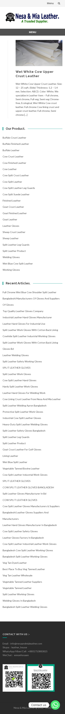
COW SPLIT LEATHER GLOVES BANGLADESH (28, 487)
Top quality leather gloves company (23, 311)
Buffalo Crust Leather (14, 137)
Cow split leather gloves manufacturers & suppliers (31, 506)
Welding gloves (11, 257)
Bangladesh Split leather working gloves (25, 556)
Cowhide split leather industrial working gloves (29, 336)
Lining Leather (10, 455)
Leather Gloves (11, 225)
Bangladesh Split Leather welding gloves (25, 606)
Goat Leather (10, 219)
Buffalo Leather (11, 150)
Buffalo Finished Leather (16, 143)
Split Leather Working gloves (18, 594)
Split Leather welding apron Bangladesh (24, 405)
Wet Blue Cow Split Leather (18, 263)
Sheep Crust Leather (14, 232)
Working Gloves (11, 269)
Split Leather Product (14, 250)
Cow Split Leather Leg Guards (19, 187)
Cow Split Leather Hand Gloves (19, 380)
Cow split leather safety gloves (20, 531)
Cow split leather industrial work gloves (25, 474)
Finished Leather (12, 200)
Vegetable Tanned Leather (17, 588)
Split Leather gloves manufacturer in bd (24, 493)
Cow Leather (10, 169)
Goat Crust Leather (13, 206)
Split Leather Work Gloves (17, 374)
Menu (50, 3)
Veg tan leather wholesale (17, 575)
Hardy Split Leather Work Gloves (20, 386)
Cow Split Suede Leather (16, 194)
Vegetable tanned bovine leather (21, 468)
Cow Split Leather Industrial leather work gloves (30, 543)
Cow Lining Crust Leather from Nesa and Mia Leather (32, 399)
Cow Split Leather (12, 181)
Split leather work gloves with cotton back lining (30, 329)
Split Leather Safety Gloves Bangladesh (24, 430)
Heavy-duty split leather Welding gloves (25, 424)
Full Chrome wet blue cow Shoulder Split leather (29, 292)
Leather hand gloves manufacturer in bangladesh (30, 525)
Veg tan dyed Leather (15, 562)
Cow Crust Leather (13, 156)
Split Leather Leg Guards (16, 244)
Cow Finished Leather (14, 162)
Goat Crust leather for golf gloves (22, 449)
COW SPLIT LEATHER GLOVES (20, 499)
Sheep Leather (11, 238)
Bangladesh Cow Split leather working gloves (28, 550)
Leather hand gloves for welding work (24, 392)
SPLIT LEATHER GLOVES (17, 367)
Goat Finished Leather (15, 213)
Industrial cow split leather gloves (22, 417)
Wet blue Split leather (15, 462)
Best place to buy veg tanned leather (24, 569)
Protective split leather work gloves (23, 411)
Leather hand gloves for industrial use (24, 323)
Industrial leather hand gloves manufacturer (27, 317)
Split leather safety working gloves (22, 361)
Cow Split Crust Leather (16, 175)
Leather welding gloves (16, 355)
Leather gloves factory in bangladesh (23, 537)
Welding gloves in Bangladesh (19, 600)
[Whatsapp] (55, 705)
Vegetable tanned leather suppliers (22, 581)
